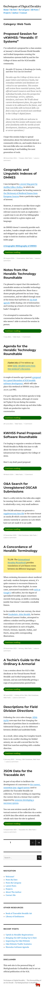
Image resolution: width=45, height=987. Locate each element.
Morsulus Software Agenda (17, 947)
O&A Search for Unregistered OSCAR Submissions (20, 487)
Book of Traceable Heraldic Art (19, 913)
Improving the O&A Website (18, 941)
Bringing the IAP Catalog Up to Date (21, 938)
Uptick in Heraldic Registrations (19, 935)
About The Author (13, 892)
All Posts (34, 10)
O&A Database (23, 535)
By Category (24, 10)
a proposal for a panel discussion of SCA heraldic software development (22, 380)
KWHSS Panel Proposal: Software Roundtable (22, 435)
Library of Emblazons (15, 916)
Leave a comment (9, 537)
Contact (23, 13)
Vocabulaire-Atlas (16, 614)
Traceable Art (23, 830)
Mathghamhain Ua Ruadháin (27, 983)
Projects (7, 13)
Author (15, 13)
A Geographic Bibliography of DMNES (20, 246)
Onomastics (20, 258)
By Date (13, 10)
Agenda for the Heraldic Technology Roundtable (19, 350)
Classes (21, 158)
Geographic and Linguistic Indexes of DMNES (20, 173)
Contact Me (11, 895)
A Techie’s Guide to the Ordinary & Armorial (21, 662)
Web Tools (28, 158)
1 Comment (26, 337)
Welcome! (10, 876)
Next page (38, 845)
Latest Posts (11, 886)
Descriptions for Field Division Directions (20, 709)
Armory (21, 648)
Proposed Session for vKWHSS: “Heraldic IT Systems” (20, 37)
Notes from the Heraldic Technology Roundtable (19, 273)
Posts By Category (13, 883)
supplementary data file (13, 513)
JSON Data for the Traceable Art (17, 773)
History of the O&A (20, 695)
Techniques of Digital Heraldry (14, 980)
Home (6, 10)
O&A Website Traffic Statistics (19, 944)
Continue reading (23, 252)
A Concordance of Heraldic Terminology (20, 549)
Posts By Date (11, 880)
